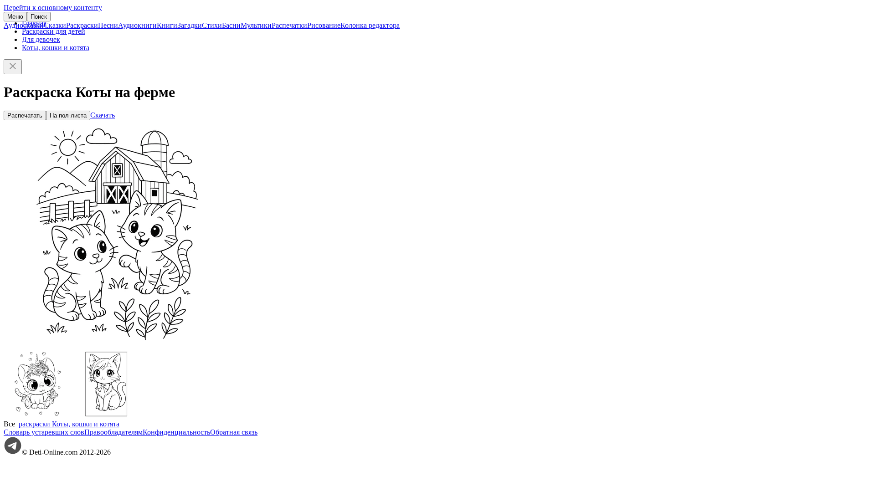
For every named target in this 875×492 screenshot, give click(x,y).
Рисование (323, 25)
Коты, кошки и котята (55, 47)
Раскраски (82, 25)
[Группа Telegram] (13, 452)
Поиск (39, 16)
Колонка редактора (370, 25)
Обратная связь (233, 432)
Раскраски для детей (53, 31)
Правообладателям (113, 432)
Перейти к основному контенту (53, 7)
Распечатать (24, 115)
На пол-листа (68, 115)
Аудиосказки (24, 25)
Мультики (256, 25)
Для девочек (41, 39)
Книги (167, 25)
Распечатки (289, 25)
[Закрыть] (13, 66)
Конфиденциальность (176, 432)
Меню (15, 16)
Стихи (212, 25)
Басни (231, 25)
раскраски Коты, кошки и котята (69, 424)
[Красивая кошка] (106, 416)
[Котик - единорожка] (38, 416)
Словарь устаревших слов (44, 432)
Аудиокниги (137, 25)
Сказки (55, 25)
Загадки (189, 25)
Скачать (102, 115)
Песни (108, 25)
